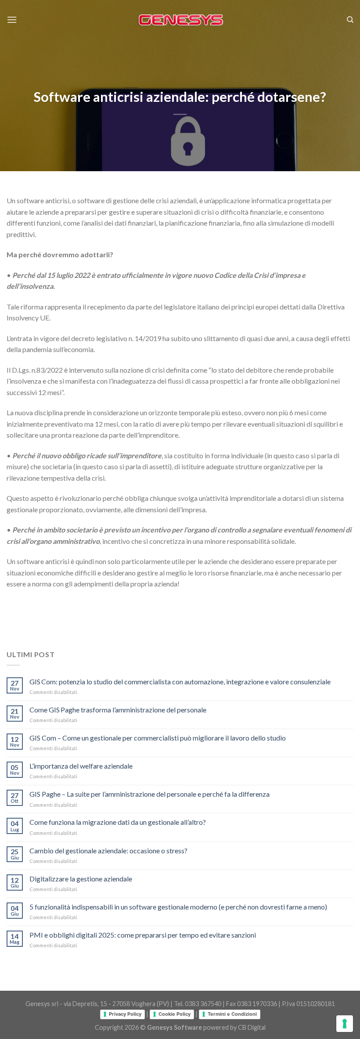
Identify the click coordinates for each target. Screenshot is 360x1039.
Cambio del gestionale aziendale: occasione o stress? (108, 850)
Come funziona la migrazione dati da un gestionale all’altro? (117, 822)
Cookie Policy (174, 1014)
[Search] (350, 19)
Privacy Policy (125, 1014)
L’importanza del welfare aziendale (81, 766)
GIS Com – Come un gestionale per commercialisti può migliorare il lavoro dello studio (157, 737)
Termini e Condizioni (232, 1014)
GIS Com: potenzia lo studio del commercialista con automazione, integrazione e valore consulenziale (180, 681)
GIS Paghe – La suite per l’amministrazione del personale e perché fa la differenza (149, 794)
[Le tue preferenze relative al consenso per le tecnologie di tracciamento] (344, 1023)
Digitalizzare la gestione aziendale (80, 878)
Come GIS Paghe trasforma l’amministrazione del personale (117, 709)
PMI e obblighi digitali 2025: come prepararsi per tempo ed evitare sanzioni (142, 935)
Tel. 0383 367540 (197, 1003)
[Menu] (12, 19)
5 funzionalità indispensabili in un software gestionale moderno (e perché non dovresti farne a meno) (178, 906)
